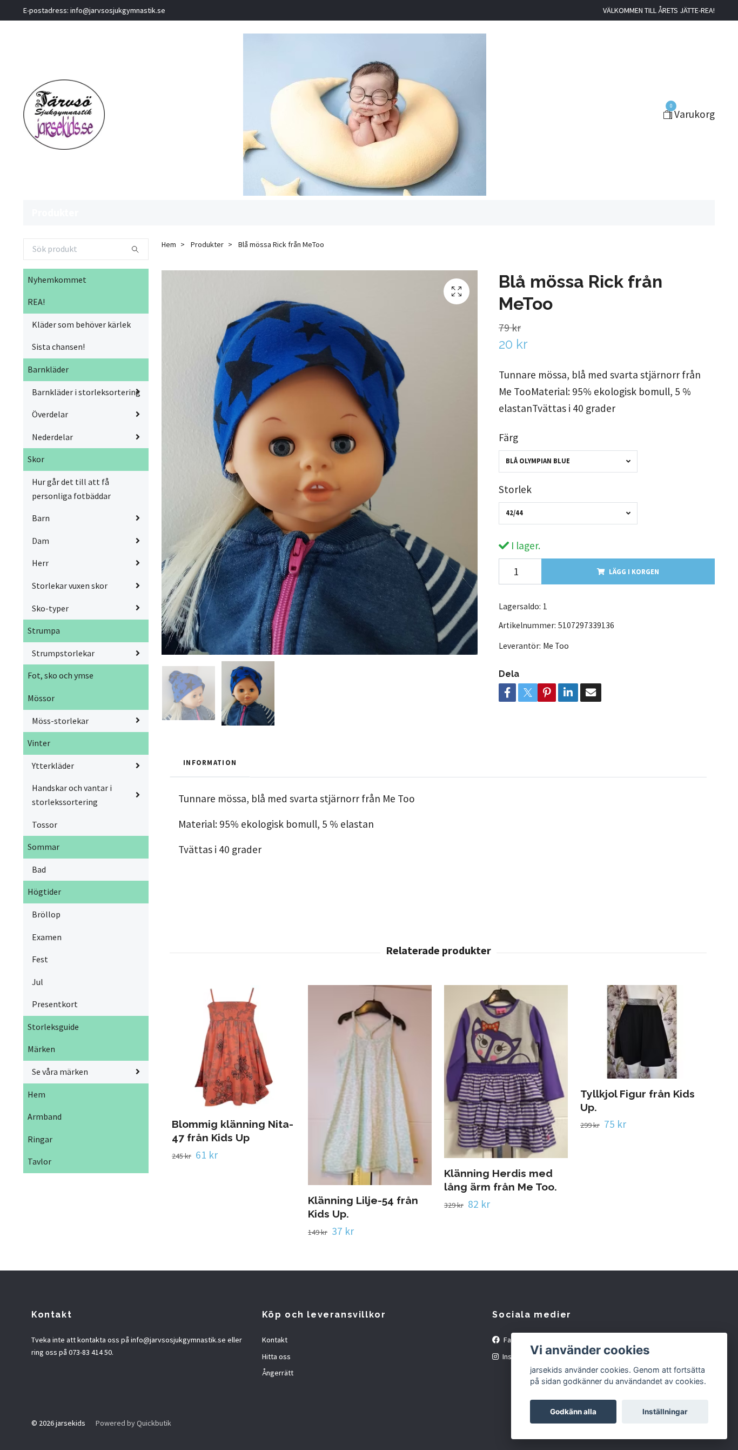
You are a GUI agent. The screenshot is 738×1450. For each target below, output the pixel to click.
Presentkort (55, 1004)
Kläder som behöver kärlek (81, 324)
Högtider (44, 891)
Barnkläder (48, 369)
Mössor (41, 698)
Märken (41, 1048)
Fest (40, 959)
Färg (508, 437)
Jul (37, 981)
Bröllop (46, 914)
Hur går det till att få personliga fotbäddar (71, 488)
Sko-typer (50, 608)
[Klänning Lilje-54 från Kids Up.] (370, 1085)
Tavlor (39, 1161)
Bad (39, 869)
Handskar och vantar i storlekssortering (72, 794)
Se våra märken (60, 1071)
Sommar (43, 846)
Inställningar (665, 1411)
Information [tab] (210, 762)
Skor (36, 459)
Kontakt (274, 1340)
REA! (36, 301)
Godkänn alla (573, 1411)
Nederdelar (52, 436)
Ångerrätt (277, 1373)
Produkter (55, 212)
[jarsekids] (64, 114)
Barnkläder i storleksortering (86, 392)
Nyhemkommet (57, 279)
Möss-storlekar (60, 720)
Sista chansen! (58, 346)
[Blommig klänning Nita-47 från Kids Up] (234, 1047)
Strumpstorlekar (63, 653)
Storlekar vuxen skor (70, 585)
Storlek (515, 489)
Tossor (44, 824)
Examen (47, 937)
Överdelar (50, 414)
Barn (41, 518)
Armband (45, 1116)
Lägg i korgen (634, 571)
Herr (40, 562)
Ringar (40, 1139)
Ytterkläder (53, 765)
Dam (40, 540)
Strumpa (44, 630)
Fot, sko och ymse (60, 675)
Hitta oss (276, 1356)
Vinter (39, 742)
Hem (36, 1094)
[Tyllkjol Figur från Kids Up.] (642, 1031)
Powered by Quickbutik (133, 1423)
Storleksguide (53, 1026)
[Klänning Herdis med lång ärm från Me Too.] (506, 1071)
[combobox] (568, 461)
